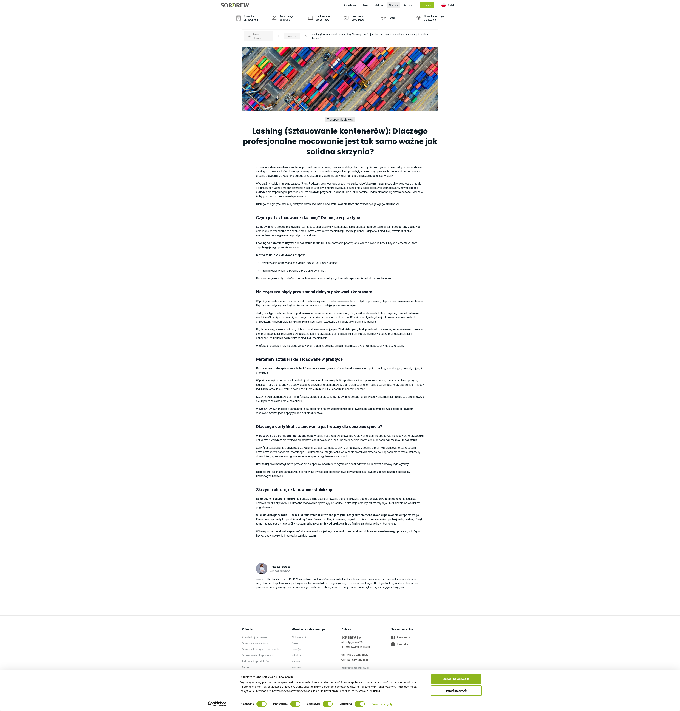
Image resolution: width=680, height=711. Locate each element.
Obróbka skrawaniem (255, 643)
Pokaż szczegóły (381, 704)
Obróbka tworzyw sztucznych (260, 649)
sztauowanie (341, 396)
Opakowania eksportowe (257, 655)
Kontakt (427, 5)
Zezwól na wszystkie (456, 678)
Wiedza (393, 5)
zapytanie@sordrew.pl (355, 668)
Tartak (245, 667)
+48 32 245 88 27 (357, 654)
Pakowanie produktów (255, 661)
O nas (366, 5)
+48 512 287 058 (357, 660)
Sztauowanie (264, 226)
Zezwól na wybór (456, 690)
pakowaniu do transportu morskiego (283, 435)
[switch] (295, 704)
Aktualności (350, 5)
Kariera (408, 5)
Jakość (379, 5)
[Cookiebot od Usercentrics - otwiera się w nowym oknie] (217, 704)
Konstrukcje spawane (255, 637)
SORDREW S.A (268, 408)
